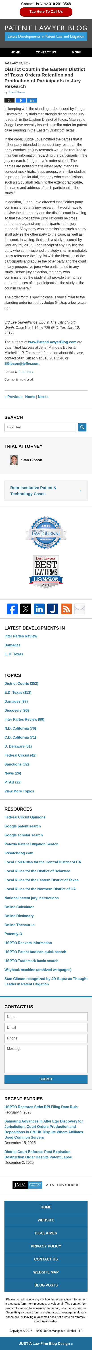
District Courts (21, 683)
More (76, 52)
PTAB (12, 782)
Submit (46, 1079)
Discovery (16, 710)
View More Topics (19, 791)
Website (46, 1220)
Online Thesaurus (19, 925)
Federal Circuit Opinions (25, 817)
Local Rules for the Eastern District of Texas (41, 880)
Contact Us (46, 52)
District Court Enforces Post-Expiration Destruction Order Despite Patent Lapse (38, 1154)
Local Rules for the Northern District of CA (40, 889)
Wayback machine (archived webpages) (37, 970)
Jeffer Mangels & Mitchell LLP (63, 1330)
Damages (12, 645)
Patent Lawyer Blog (46, 33)
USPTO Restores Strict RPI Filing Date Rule (41, 1107)
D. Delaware (18, 746)
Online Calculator (19, 907)
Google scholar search (23, 835)
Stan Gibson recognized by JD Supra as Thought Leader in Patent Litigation (46, 981)
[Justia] (52, 609)
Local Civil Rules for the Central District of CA (42, 862)
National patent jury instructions (31, 898)
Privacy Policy (46, 1246)
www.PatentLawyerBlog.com (52, 342)
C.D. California (20, 737)
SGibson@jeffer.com (21, 363)
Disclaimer (46, 1233)
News (12, 773)
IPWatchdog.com (18, 853)
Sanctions (16, 764)
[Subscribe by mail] (79, 609)
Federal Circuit (20, 755)
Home (15, 52)
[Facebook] (12, 609)
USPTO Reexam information (28, 943)
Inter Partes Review (20, 636)
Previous (13, 397)
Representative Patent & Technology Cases (33, 491)
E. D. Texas (13, 654)
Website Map (46, 1272)
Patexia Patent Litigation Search (31, 844)
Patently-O (13, 934)
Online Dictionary (19, 916)
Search (82, 427)
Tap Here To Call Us (46, 11)
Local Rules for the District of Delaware (37, 871)
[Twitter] (25, 609)
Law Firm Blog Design (44, 1344)
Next (43, 397)
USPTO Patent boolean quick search (35, 952)
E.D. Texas (26, 372)
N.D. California (20, 728)
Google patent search (22, 826)
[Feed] (66, 609)
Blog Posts (46, 1285)
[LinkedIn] (39, 609)
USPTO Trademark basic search (31, 961)
